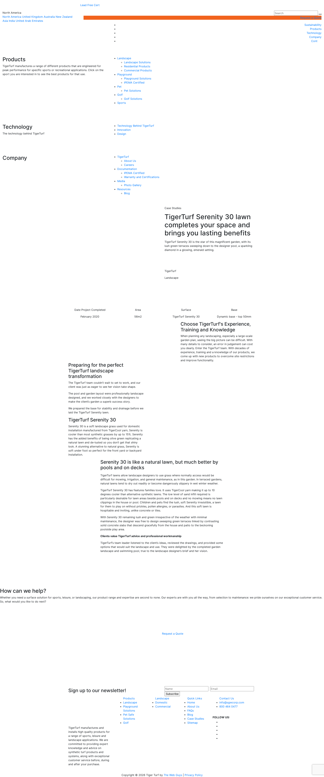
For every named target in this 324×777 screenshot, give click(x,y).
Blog (127, 193)
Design (121, 133)
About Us (130, 160)
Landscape (124, 58)
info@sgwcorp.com (231, 702)
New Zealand (64, 16)
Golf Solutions (133, 98)
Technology (314, 33)
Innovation (124, 129)
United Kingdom (32, 16)
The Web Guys (173, 775)
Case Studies (195, 718)
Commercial (163, 706)
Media (121, 181)
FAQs (190, 710)
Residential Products (137, 66)
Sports (121, 102)
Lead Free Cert (90, 5)
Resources (123, 189)
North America (12, 16)
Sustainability (312, 24)
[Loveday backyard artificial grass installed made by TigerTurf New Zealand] (106, 574)
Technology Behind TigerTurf (135, 125)
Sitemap (192, 722)
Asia (5, 20)
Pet (119, 86)
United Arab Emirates (29, 20)
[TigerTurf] (54, 35)
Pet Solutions (132, 90)
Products (315, 29)
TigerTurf (123, 156)
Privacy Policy (194, 775)
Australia (49, 16)
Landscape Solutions (137, 62)
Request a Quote (310, 17)
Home (191, 702)
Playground (124, 74)
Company (315, 37)
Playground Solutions (137, 78)
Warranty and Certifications (141, 177)
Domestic (161, 702)
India (12, 20)
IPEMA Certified (134, 82)
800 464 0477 (228, 706)
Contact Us (226, 698)
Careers (129, 165)
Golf (120, 94)
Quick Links (194, 698)
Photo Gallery (132, 185)
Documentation (127, 169)
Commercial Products (138, 70)
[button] (320, 14)
